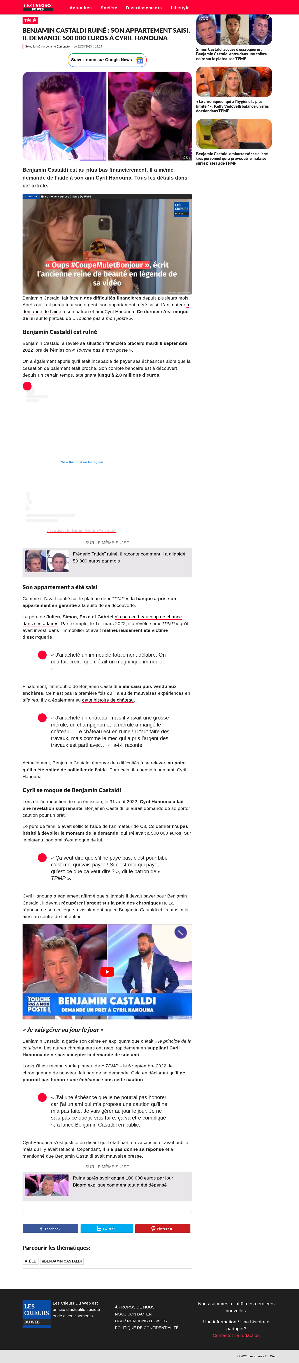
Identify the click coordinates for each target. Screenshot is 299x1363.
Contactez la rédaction (236, 1335)
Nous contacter (133, 1314)
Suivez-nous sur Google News (102, 59)
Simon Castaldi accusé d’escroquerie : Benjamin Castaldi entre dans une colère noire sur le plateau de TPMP (231, 54)
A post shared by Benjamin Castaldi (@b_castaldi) (81, 530)
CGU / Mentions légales (141, 1321)
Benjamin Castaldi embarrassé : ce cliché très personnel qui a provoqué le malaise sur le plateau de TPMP (232, 158)
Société (109, 7)
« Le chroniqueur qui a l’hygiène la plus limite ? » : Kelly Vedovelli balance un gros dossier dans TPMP (232, 106)
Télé (30, 20)
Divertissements (144, 7)
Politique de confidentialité (147, 1328)
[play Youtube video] (107, 971)
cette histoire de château (108, 699)
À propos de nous (135, 1307)
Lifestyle (180, 7)
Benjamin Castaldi (63, 1261)
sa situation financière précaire (112, 343)
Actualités (81, 7)
